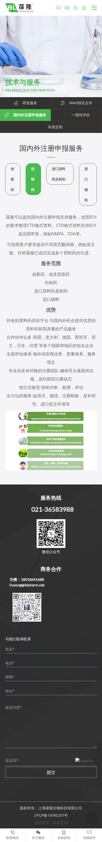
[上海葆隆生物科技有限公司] (19, 7)
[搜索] (58, 8)
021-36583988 (52, 509)
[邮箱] (67, 8)
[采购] (84, 8)
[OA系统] (75, 8)
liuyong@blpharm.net (26, 585)
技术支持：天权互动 (51, 822)
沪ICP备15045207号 (51, 815)
